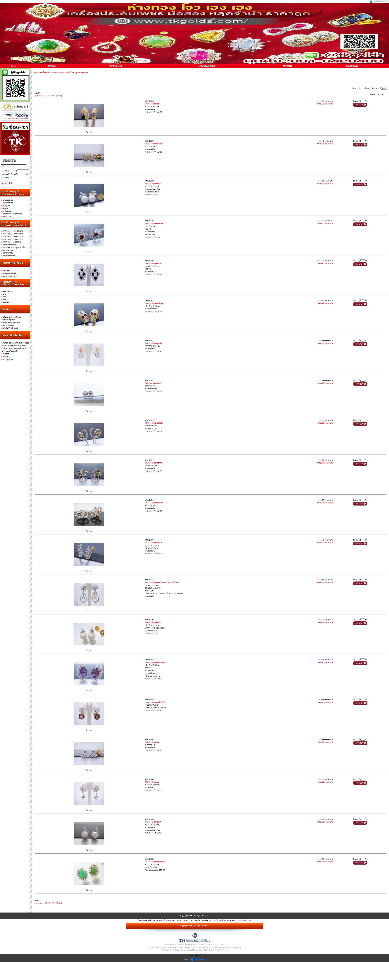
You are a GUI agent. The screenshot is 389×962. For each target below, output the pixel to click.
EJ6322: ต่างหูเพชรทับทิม (154, 223)
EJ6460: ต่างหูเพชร (152, 104)
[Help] (11, 183)
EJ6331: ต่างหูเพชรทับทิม (154, 303)
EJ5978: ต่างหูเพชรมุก (153, 622)
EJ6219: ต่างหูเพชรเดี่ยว (153, 343)
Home (13, 66)
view (90, 132)
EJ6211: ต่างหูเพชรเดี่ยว (153, 383)
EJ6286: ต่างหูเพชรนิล (153, 263)
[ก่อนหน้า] (38, 96)
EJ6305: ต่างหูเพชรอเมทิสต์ (155, 662)
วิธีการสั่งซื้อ (287, 66)
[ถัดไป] (59, 96)
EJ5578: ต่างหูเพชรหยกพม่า (155, 862)
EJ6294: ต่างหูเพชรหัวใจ (154, 423)
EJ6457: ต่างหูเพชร (152, 782)
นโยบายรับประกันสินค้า (207, 66)
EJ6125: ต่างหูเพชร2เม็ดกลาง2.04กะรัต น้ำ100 (162, 582)
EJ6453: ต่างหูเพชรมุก (153, 822)
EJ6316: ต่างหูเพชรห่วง (153, 543)
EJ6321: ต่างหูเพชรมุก (153, 184)
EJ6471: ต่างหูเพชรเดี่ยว (153, 144)
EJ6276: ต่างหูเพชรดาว (153, 463)
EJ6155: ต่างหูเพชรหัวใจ (154, 503)
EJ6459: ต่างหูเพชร (152, 742)
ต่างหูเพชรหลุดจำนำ (80, 72)
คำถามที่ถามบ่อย (352, 66)
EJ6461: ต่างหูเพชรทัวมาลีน (155, 702)
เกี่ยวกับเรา (52, 66)
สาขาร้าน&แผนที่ (115, 66)
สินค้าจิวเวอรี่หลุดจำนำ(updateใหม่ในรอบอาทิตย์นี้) (52, 72)
